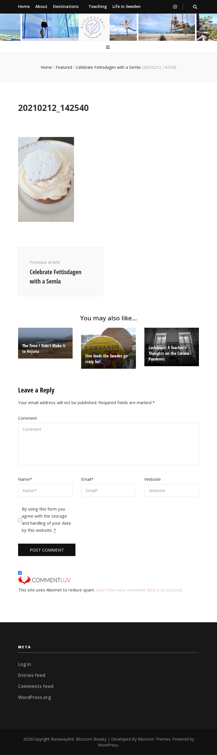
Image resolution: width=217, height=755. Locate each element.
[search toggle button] (195, 6)
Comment (27, 418)
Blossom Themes (154, 739)
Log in (24, 664)
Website (152, 479)
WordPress (108, 745)
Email (87, 479)
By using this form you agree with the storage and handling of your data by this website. (46, 519)
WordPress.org (34, 697)
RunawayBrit (62, 739)
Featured (64, 67)
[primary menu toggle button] (108, 47)
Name (25, 479)
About (41, 6)
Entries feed (31, 675)
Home (24, 6)
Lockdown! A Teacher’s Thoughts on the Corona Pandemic (169, 353)
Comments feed (35, 686)
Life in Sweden (126, 6)
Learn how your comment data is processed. (139, 590)
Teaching (97, 6)
